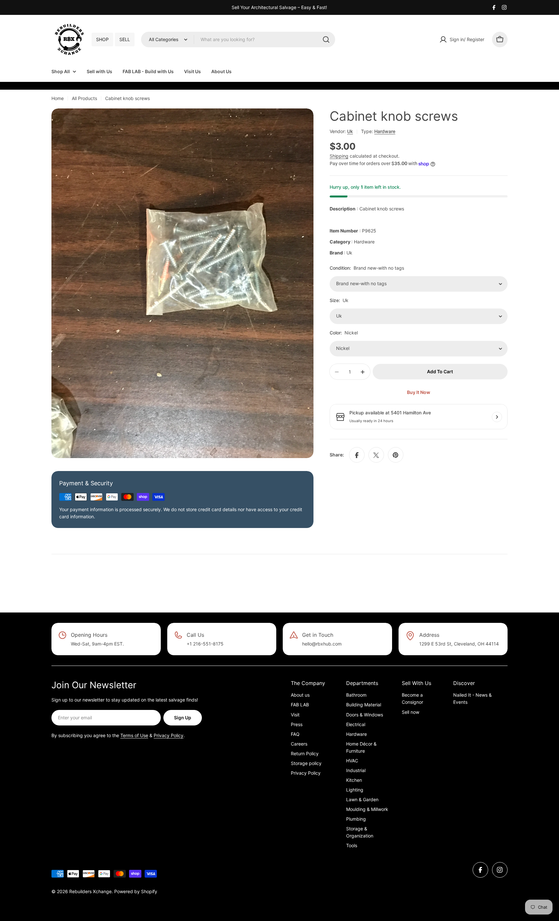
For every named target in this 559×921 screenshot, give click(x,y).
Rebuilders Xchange (90, 891)
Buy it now (418, 392)
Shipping (339, 156)
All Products (84, 98)
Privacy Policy (168, 735)
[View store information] (497, 417)
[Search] (326, 39)
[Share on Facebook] (357, 455)
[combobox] (238, 39)
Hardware (384, 131)
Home (57, 98)
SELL (124, 39)
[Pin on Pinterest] (395, 455)
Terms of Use (134, 735)
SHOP (102, 39)
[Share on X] (376, 455)
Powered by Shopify (135, 891)
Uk (350, 131)
